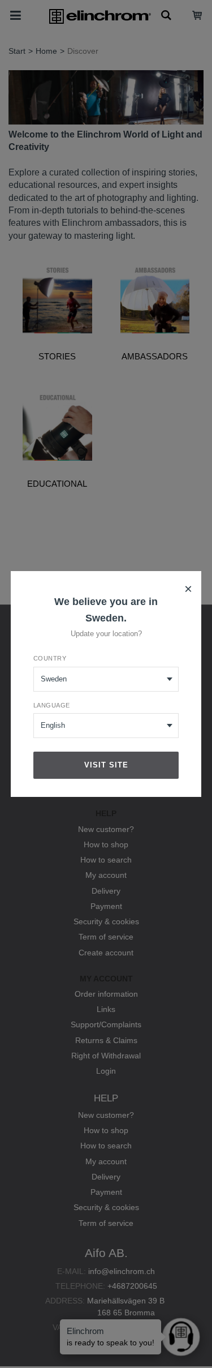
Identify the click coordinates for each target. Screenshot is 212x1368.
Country (50, 658)
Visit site (106, 765)
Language (51, 705)
